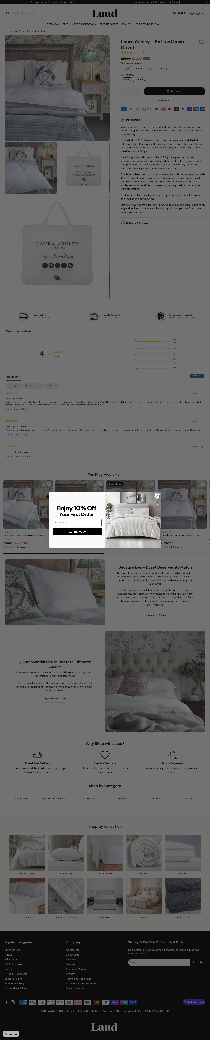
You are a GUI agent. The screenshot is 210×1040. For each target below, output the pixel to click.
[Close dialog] (157, 495)
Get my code (77, 531)
